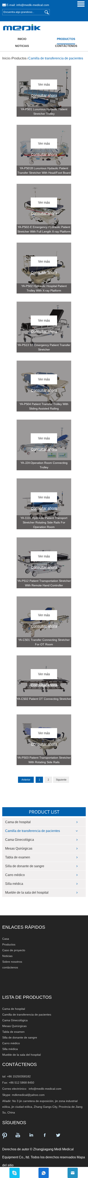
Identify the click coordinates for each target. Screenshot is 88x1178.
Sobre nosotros (12, 961)
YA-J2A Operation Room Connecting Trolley (44, 465)
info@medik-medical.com (32, 5)
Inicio (22, 39)
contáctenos (66, 46)
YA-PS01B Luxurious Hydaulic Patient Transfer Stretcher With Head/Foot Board (44, 170)
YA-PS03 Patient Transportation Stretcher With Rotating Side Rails (44, 760)
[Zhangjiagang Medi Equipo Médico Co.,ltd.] (12, 27)
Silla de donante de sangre (24, 866)
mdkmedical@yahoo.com (28, 1094)
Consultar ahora (44, 95)
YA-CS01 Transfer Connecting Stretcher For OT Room (44, 642)
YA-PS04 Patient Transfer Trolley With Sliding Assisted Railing (43, 406)
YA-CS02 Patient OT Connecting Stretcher (44, 698)
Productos (66, 39)
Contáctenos (19, 1064)
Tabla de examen (17, 857)
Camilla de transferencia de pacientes (55, 58)
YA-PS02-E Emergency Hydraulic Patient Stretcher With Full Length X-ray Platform (44, 229)
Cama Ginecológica (19, 839)
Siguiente (61, 779)
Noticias (22, 46)
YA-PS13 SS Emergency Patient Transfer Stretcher (43, 347)
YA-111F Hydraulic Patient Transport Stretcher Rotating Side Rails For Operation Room (43, 522)
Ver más (44, 84)
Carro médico (15, 875)
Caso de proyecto (13, 950)
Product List (44, 812)
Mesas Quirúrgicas (18, 848)
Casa (5, 938)
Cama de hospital (18, 822)
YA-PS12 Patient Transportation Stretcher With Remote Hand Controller (44, 583)
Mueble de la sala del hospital (27, 892)
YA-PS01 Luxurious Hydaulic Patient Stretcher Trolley (44, 111)
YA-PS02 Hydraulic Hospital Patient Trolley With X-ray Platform (44, 288)
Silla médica (14, 883)
